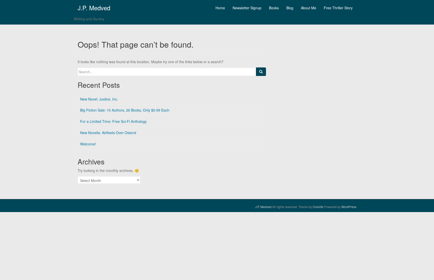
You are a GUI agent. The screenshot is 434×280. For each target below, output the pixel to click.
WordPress (348, 207)
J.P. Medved (94, 7)
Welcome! (88, 143)
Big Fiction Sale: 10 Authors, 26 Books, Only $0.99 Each (124, 110)
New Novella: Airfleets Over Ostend (108, 132)
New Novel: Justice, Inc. (99, 99)
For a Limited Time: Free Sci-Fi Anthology (113, 121)
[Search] (261, 71)
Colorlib (318, 207)
